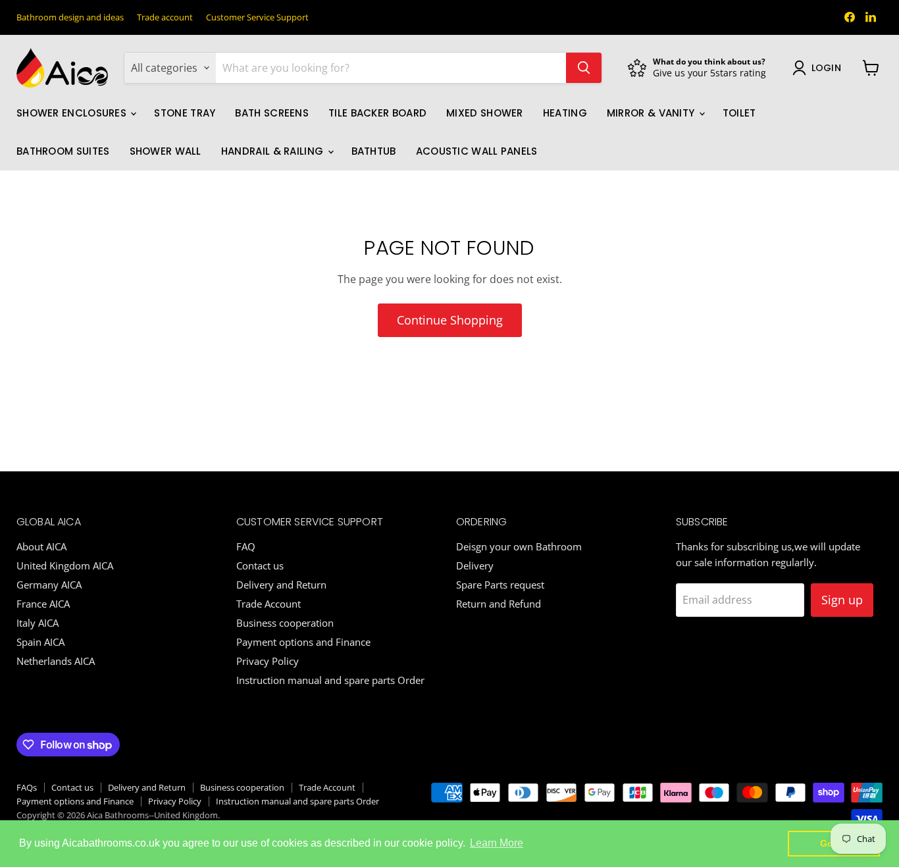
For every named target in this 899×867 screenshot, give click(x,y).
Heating (565, 113)
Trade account (165, 17)
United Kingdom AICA (64, 565)
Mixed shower (484, 113)
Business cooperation (285, 622)
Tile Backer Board (377, 113)
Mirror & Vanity (652, 113)
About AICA (41, 546)
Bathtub (373, 151)
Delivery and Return (281, 584)
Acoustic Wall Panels (477, 151)
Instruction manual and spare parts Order (330, 680)
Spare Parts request (500, 584)
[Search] (584, 68)
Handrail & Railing (273, 151)
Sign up (842, 600)
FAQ (245, 546)
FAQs (26, 787)
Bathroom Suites (63, 151)
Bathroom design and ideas (70, 17)
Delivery (475, 565)
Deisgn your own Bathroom (519, 546)
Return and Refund (498, 603)
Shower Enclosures (72, 113)
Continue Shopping (450, 320)
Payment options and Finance (303, 641)
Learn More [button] (496, 843)
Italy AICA (37, 622)
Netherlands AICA (55, 661)
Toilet (739, 113)
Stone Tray (184, 113)
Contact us (260, 565)
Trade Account (268, 603)
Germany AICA (49, 584)
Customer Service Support (257, 17)
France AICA (43, 603)
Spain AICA (40, 641)
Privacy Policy (267, 661)
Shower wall (165, 151)
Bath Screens (272, 113)
